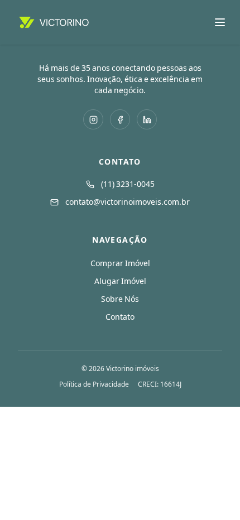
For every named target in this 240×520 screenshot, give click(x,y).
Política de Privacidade (94, 384)
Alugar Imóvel (120, 281)
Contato (120, 316)
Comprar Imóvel (120, 263)
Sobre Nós (120, 299)
